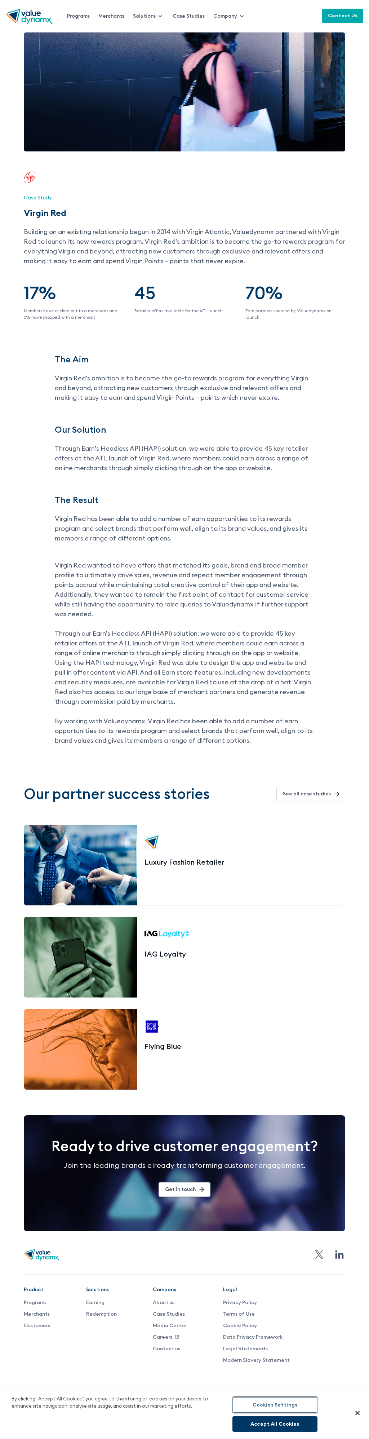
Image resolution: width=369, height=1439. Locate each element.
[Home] (29, 21)
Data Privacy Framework (253, 1337)
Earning (95, 1302)
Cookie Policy (240, 1325)
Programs (78, 16)
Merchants (111, 16)
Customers (37, 1325)
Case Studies (189, 16)
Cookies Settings (275, 1405)
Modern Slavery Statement (256, 1360)
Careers (162, 1337)
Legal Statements (245, 1348)
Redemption (101, 1314)
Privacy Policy (240, 1302)
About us (163, 1302)
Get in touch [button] (180, 1189)
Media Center (170, 1325)
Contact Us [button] (342, 15)
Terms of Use (239, 1314)
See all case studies (307, 793)
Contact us (166, 1348)
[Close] (357, 1413)
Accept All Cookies (274, 1424)
